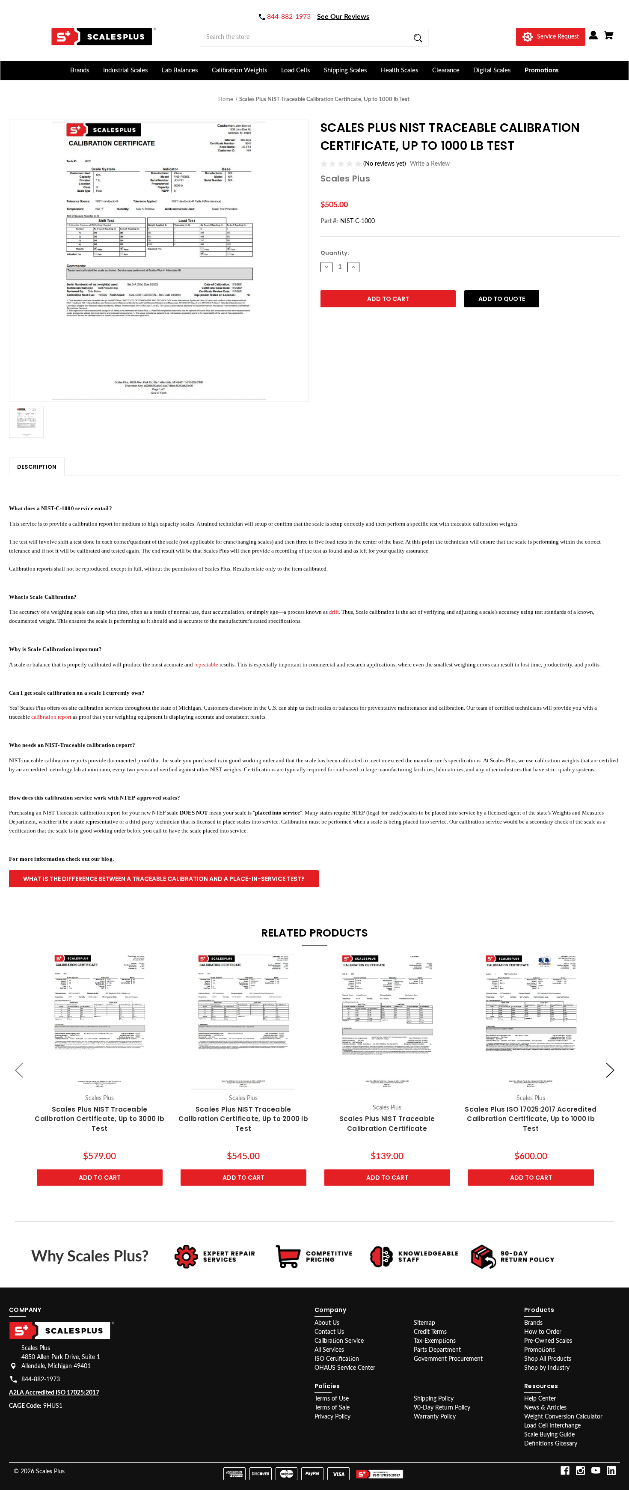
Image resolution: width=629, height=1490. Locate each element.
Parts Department (437, 1350)
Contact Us (329, 1332)
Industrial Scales (125, 70)
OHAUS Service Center (344, 1368)
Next (610, 1070)
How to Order (542, 1332)
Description (36, 467)
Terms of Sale (332, 1408)
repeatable (206, 664)
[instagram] (580, 1470)
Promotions (542, 70)
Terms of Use (331, 1399)
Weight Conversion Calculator (563, 1417)
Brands (79, 70)
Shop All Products (547, 1359)
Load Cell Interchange (552, 1426)
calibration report (51, 717)
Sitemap (424, 1323)
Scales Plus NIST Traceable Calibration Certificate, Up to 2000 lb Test (243, 1119)
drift (334, 612)
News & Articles (545, 1408)
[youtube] (595, 1470)
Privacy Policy (332, 1417)
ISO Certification (336, 1359)
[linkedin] (611, 1470)
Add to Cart (100, 1178)
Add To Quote (501, 298)
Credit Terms (430, 1332)
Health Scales (399, 70)
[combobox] (314, 38)
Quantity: (334, 253)
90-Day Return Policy (442, 1408)
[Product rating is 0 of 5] (341, 164)
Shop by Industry (547, 1368)
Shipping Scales (345, 70)
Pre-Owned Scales (548, 1341)
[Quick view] (100, 1081)
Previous (19, 1070)
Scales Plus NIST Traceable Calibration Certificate (387, 1124)
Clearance (446, 70)
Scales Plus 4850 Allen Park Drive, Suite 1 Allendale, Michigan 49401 (60, 1357)
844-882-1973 (40, 1380)
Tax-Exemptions (435, 1341)
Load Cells (295, 70)
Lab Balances (180, 70)
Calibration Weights (239, 70)
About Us (326, 1323)
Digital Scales (492, 70)
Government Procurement (448, 1359)
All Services (329, 1350)
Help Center (540, 1399)
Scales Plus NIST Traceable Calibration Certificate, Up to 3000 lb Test (99, 1119)
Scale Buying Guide (549, 1435)
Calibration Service (339, 1341)
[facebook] (565, 1470)
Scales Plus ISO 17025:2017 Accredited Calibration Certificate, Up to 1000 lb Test (530, 1119)
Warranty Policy (435, 1417)
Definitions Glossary (550, 1444)
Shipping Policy (434, 1399)
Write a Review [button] (430, 164)
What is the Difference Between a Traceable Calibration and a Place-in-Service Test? (164, 878)
